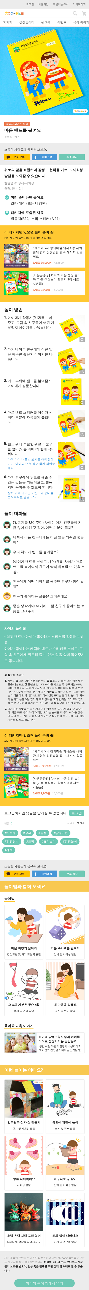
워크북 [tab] (45, 22)
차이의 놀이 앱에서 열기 (44, 1283)
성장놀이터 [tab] (26, 22)
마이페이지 (79, 4)
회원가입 (43, 4)
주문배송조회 (60, 4)
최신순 (81, 823)
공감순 (71, 823)
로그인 (30, 4)
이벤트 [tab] (61, 22)
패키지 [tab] (7, 22)
